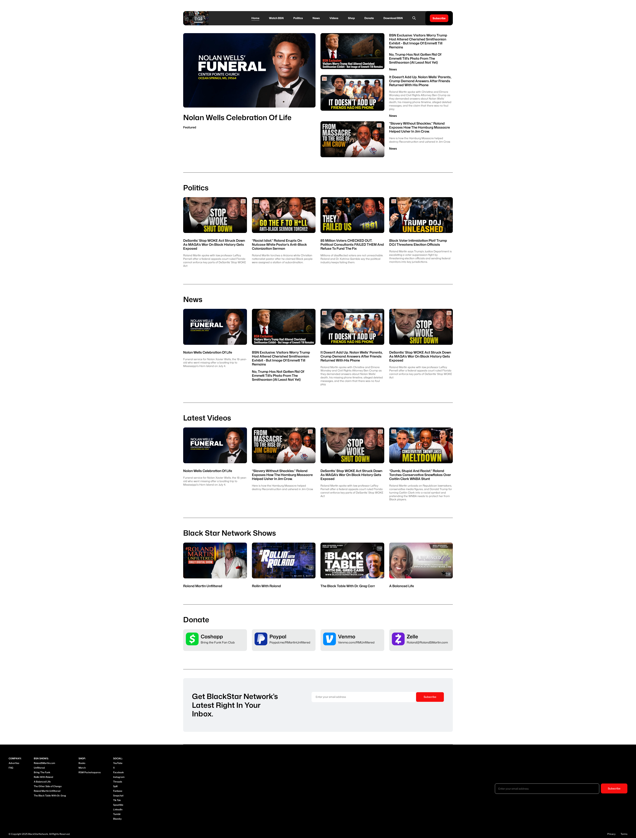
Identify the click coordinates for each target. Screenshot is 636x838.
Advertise (14, 763)
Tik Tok (117, 800)
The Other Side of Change (48, 786)
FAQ (11, 767)
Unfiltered (39, 767)
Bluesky (117, 818)
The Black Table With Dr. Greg (50, 795)
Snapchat (118, 795)
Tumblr (117, 814)
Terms (624, 834)
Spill (115, 786)
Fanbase (117, 790)
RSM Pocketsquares (90, 772)
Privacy (611, 834)
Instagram (119, 777)
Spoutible (118, 804)
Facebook (118, 772)
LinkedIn (117, 809)
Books (82, 763)
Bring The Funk (42, 772)
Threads (117, 781)
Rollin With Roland (43, 777)
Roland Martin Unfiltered (47, 790)
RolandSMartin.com (44, 763)
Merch (82, 767)
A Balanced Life (42, 781)
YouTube (117, 763)
